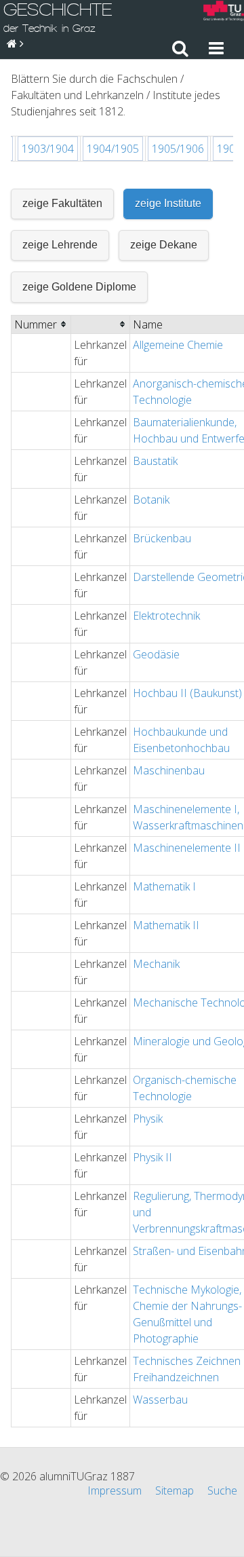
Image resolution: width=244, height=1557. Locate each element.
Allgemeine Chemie (178, 344)
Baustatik (155, 460)
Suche (222, 1490)
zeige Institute (168, 203)
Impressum (114, 1490)
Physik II (152, 1157)
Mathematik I (164, 886)
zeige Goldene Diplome (79, 287)
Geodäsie (156, 654)
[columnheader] (41, 324)
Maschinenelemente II (187, 847)
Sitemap (174, 1490)
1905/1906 (178, 148)
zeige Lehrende (60, 244)
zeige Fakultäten (62, 203)
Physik (148, 1118)
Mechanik (156, 963)
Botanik (151, 499)
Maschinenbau (169, 770)
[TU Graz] (223, 12)
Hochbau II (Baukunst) (187, 693)
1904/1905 (113, 148)
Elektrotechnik (166, 615)
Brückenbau (162, 538)
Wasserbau (160, 1399)
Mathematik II (166, 925)
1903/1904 (48, 148)
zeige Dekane (163, 244)
